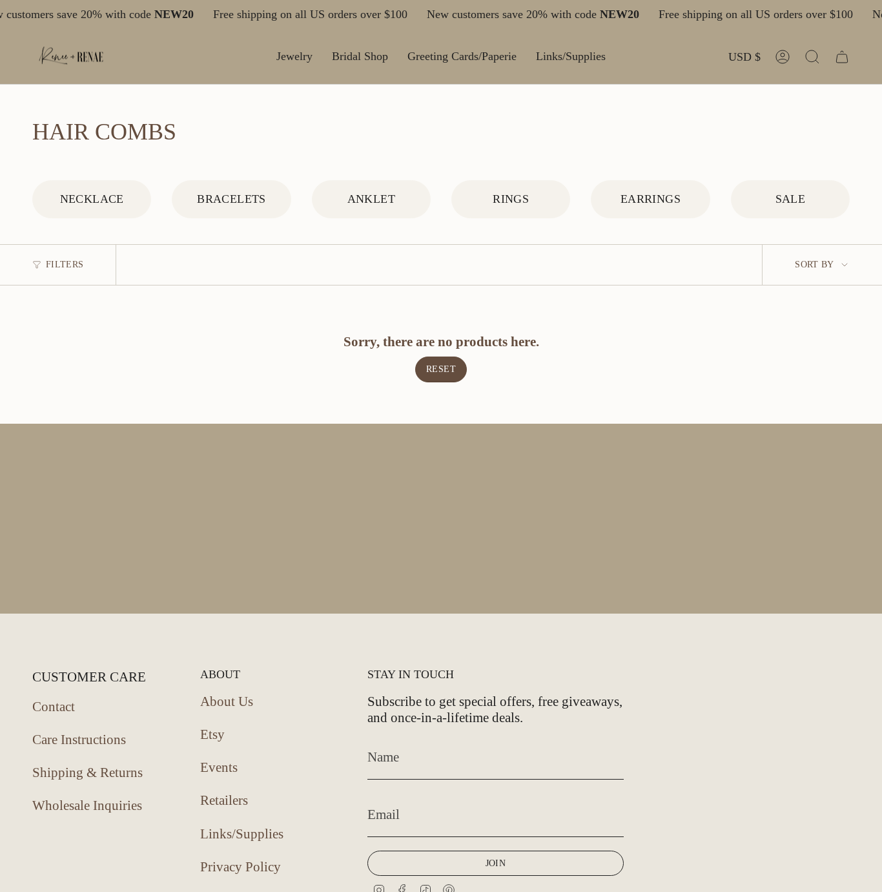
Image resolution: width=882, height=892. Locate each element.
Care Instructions (79, 739)
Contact (53, 706)
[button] (294, 56)
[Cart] (842, 57)
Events (219, 767)
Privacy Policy (240, 867)
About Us (226, 701)
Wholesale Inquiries (87, 805)
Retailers (224, 800)
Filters (64, 264)
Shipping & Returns (87, 772)
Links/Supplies (241, 834)
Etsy (212, 734)
